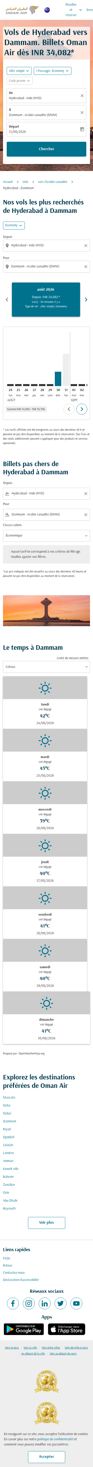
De (11, 93)
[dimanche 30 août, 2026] (58, 379)
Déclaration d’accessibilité (21, 1280)
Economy (11, 225)
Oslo (6, 1193)
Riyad (7, 1129)
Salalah (8, 1145)
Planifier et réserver (74, 10)
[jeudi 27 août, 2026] (34, 385)
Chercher (46, 149)
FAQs (6, 1258)
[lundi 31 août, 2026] (66, 370)
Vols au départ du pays (63, 1353)
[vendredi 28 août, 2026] (42, 385)
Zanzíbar (9, 1185)
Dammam (9, 1121)
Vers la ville (30, 1347)
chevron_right (86, 300)
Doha (6, 1105)
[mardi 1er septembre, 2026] (74, 385)
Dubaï (7, 1113)
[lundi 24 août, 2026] (10, 385)
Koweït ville (10, 1169)
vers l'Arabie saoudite (52, 182)
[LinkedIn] (45, 1303)
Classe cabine (12, 525)
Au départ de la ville (33, 1353)
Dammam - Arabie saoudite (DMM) (33, 115)
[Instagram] (29, 1303)
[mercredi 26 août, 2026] (26, 385)
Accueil (8, 182)
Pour (6, 258)
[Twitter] (60, 1303)
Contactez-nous (14, 1273)
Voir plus (46, 1223)
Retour (7, 1266)
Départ (14, 127)
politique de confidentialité (55, 1439)
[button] (52, 71)
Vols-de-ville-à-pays (76, 1347)
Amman (8, 1161)
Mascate (9, 1098)
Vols (25, 182)
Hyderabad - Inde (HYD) (25, 98)
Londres (8, 1153)
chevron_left (7, 300)
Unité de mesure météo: (73, 658)
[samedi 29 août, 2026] (50, 385)
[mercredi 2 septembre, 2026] (82, 385)
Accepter (46, 1457)
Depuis (7, 237)
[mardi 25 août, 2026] (18, 385)
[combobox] (47, 245)
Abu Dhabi (10, 1201)
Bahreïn (8, 1177)
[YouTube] (76, 1303)
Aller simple (17, 71)
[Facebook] (13, 1303)
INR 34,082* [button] (52, 53)
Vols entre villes (51, 1347)
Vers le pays (12, 1347)
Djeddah (8, 1137)
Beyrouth (9, 1209)
